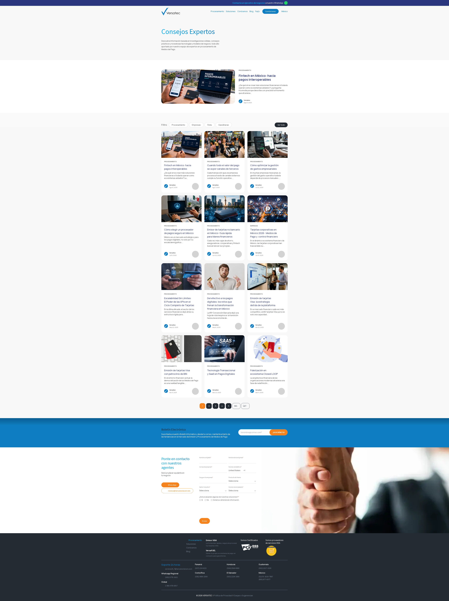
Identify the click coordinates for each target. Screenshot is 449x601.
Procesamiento (245, 70)
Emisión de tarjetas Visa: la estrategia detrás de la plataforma (262, 302)
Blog (251, 11)
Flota (209, 125)
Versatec (247, 100)
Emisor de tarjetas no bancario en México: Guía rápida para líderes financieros (223, 233)
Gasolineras (223, 125)
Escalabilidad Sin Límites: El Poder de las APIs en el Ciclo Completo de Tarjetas (179, 302)
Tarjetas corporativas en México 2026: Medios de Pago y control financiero (264, 233)
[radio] (201, 500)
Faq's (257, 11)
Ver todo (281, 125)
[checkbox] (227, 500)
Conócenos (242, 11)
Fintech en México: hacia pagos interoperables (257, 78)
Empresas (196, 125)
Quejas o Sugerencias (243, 595)
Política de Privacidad (223, 595)
